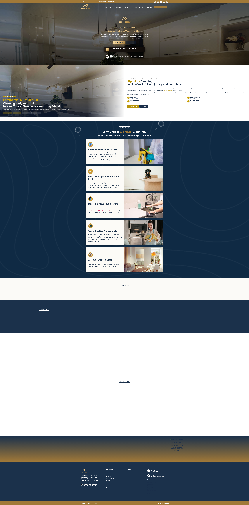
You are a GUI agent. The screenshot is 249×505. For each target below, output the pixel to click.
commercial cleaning (168, 90)
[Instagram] (158, 2)
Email (152, 475)
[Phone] (148, 470)
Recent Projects (138, 7)
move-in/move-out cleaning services (101, 210)
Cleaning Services (106, 7)
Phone (153, 470)
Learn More (134, 106)
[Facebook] (155, 2)
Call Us (132, 42)
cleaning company (155, 88)
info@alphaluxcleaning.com (157, 476)
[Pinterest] (164, 2)
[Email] (148, 475)
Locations (118, 7)
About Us (127, 7)
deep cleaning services (97, 182)
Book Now (120, 42)
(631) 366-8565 (154, 472)
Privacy (83, 503)
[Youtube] (167, 2)
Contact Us (149, 7)
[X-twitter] (161, 2)
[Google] (82, 485)
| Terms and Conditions (91, 503)
